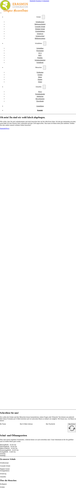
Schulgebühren (40, 31)
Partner (40, 79)
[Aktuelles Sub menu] (44, 87)
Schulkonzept (40, 22)
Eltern (40, 77)
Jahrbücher (40, 96)
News (40, 92)
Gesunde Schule (40, 26)
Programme (40, 50)
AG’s (40, 53)
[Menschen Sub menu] (44, 67)
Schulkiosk (40, 62)
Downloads (40, 101)
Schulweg (40, 34)
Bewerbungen (40, 99)
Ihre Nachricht (50, 424)
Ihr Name (3, 424)
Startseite (3, 128)
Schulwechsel (40, 36)
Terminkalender (40, 94)
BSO (40, 55)
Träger (40, 82)
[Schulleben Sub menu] (44, 43)
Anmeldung (40, 106)
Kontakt (40, 110)
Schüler (40, 75)
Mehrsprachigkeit (40, 24)
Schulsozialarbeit (40, 60)
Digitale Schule (40, 29)
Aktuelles (3, 477)
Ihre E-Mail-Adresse (26, 424)
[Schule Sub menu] (43, 17)
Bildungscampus (40, 38)
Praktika (40, 58)
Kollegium (40, 72)
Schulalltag (40, 48)
